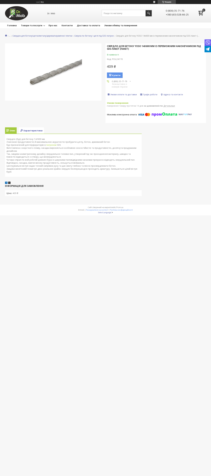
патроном (51, 144)
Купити (116, 75)
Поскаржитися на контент (97, 210)
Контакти (67, 25)
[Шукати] (149, 13)
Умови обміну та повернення (120, 25)
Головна (12, 25)
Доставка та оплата (88, 25)
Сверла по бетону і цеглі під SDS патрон (94, 36)
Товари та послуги (31, 25)
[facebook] (6, 183)
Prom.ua (119, 207)
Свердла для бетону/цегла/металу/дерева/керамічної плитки (42, 36)
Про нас (53, 25)
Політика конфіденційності (121, 210)
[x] (9, 183)
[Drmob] (16, 13)
